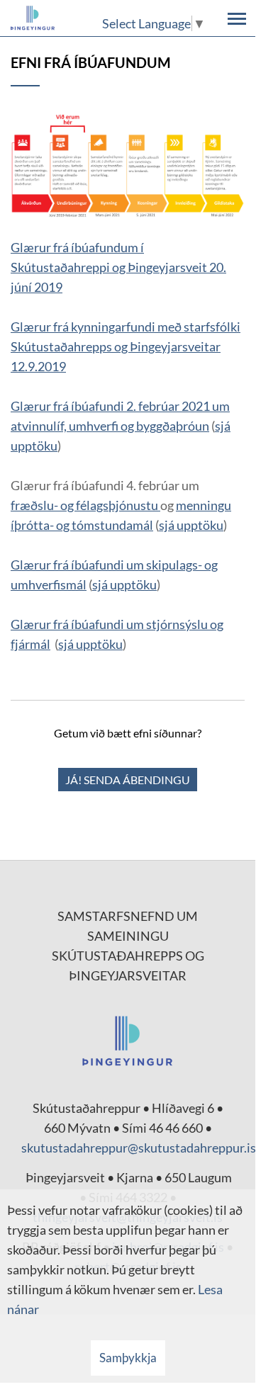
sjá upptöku (191, 525)
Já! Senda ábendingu (127, 779)
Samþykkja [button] (128, 1357)
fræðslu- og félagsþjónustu (85, 505)
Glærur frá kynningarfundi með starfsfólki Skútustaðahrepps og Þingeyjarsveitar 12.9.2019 (125, 346)
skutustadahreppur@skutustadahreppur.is (138, 1147)
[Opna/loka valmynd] (236, 18)
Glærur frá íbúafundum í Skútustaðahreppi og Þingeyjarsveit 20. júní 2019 (118, 267)
